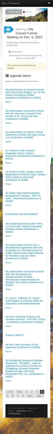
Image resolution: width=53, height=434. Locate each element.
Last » (39, 396)
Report (8, 102)
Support (11, 411)
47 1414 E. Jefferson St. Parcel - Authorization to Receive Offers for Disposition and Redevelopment (24, 301)
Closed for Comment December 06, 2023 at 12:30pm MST (26, 56)
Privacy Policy (32, 408)
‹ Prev (19, 392)
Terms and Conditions (16, 408)
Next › (30, 396)
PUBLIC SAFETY (14, 335)
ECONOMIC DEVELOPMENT (21, 214)
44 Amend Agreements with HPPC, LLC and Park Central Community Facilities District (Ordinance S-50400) (24, 227)
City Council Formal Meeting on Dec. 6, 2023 (24, 33)
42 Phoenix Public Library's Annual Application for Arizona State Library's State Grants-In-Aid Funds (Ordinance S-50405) (25, 175)
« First (10, 392)
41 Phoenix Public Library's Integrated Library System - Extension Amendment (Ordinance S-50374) (25, 154)
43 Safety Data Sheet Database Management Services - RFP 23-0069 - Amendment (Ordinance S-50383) (23, 197)
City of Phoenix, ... (12, 3)
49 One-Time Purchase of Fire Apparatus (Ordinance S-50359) (22, 346)
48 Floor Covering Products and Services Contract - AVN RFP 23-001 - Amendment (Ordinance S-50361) (25, 319)
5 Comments (16, 51)
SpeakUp (29, 411)
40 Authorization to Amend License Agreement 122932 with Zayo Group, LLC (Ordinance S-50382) (25, 135)
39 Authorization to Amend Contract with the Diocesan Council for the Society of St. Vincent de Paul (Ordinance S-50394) (24, 114)
